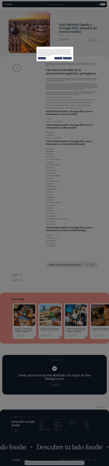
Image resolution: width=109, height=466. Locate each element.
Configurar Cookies (42, 58)
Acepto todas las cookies (67, 58)
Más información (48, 55)
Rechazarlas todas (58, 58)
